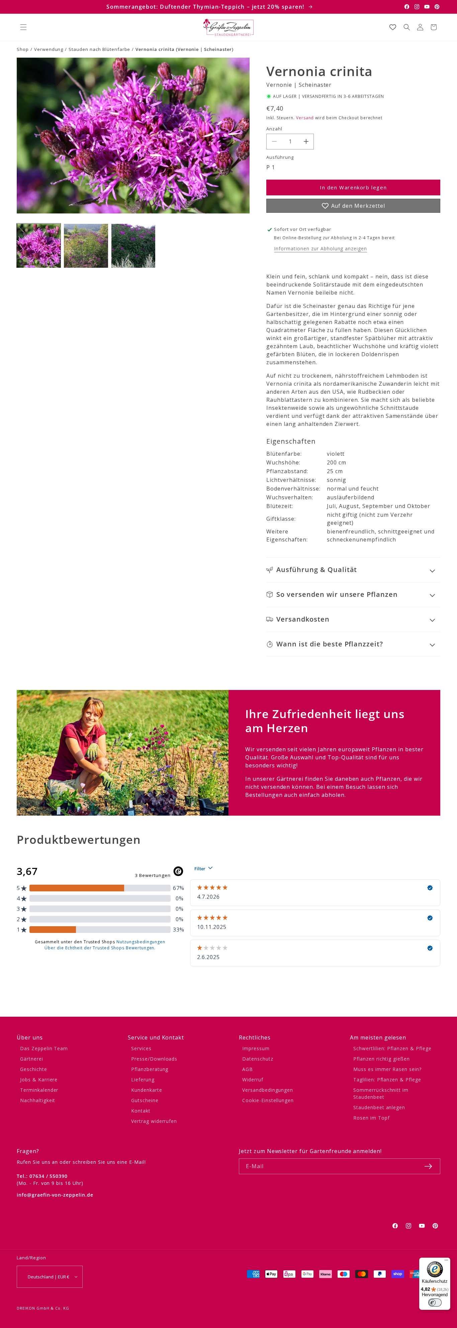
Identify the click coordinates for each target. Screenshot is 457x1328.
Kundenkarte (146, 1090)
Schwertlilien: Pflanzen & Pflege (392, 1048)
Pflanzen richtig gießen (381, 1059)
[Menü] (446, 1262)
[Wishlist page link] (392, 27)
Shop (23, 49)
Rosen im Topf (371, 1118)
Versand (305, 118)
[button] (23, 27)
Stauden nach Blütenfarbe (99, 49)
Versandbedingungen (267, 1090)
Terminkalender (39, 1090)
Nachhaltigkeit (37, 1100)
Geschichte (33, 1069)
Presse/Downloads (154, 1059)
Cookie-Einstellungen (268, 1100)
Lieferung (143, 1079)
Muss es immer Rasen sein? (387, 1069)
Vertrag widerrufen (154, 1121)
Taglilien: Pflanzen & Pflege (387, 1079)
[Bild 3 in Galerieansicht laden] (133, 246)
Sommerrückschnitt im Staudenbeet (380, 1093)
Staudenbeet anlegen (379, 1107)
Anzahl (274, 128)
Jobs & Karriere (39, 1079)
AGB (247, 1069)
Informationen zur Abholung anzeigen (320, 248)
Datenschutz (257, 1059)
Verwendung (49, 49)
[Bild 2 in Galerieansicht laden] (86, 246)
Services (141, 1048)
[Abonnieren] (428, 1166)
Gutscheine (145, 1100)
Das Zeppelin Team (44, 1048)
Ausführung (280, 157)
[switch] (435, 1303)
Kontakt (141, 1111)
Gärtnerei (31, 1059)
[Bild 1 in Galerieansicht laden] (39, 246)
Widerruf (252, 1079)
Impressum (256, 1048)
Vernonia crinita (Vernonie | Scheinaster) (184, 49)
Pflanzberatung (149, 1069)
